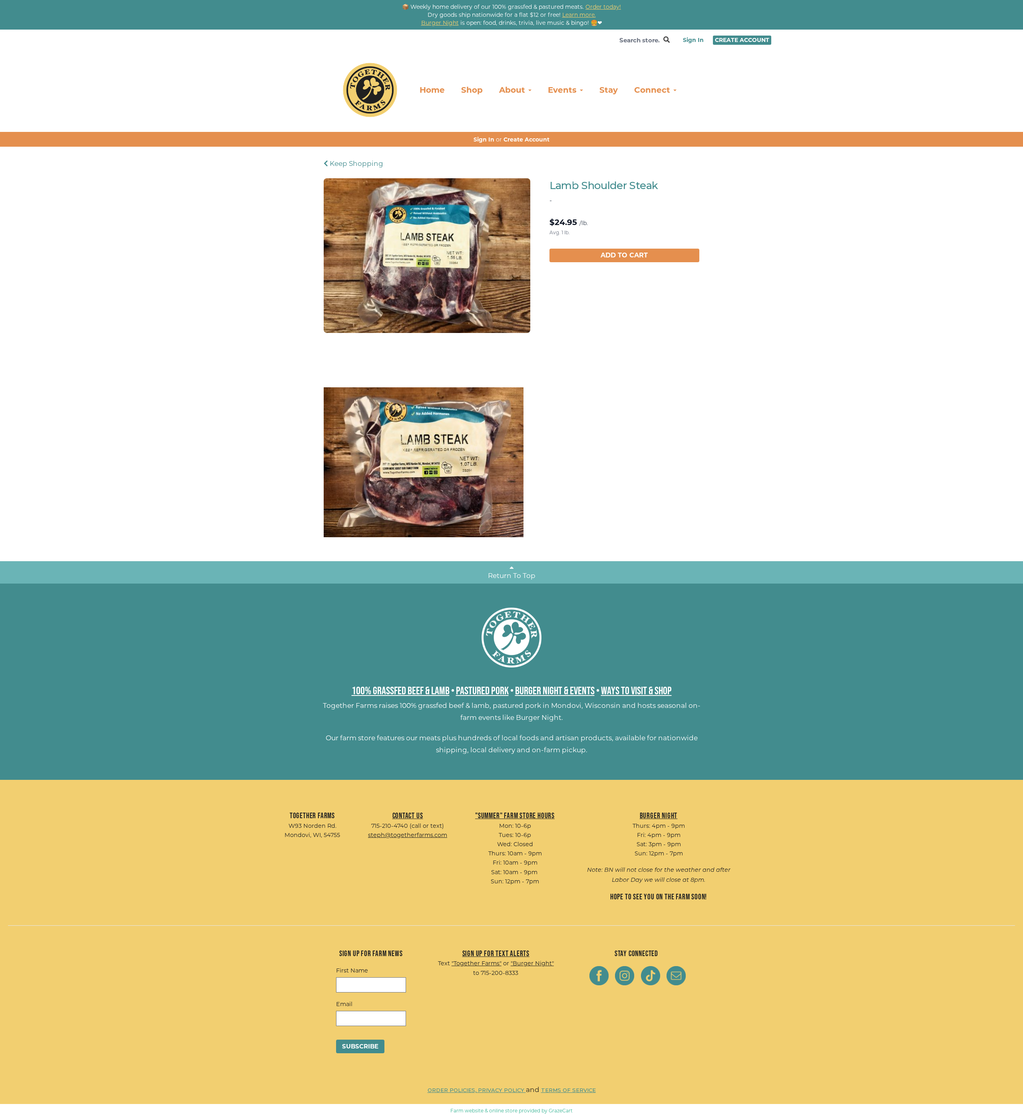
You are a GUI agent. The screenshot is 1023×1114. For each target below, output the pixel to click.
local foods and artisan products (557, 738)
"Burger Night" (532, 963)
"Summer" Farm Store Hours (515, 815)
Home (432, 90)
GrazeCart (561, 1111)
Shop (472, 90)
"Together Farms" (477, 963)
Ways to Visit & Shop (636, 690)
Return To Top (511, 576)
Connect (653, 90)
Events (563, 90)
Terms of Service (568, 1090)
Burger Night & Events (555, 690)
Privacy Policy (502, 1090)
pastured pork (517, 705)
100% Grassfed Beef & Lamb (401, 690)
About (513, 90)
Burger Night (538, 717)
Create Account (742, 40)
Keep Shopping (355, 163)
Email (344, 1004)
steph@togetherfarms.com (407, 835)
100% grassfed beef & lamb (445, 705)
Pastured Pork (482, 690)
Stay (608, 90)
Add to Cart (624, 255)
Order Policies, (453, 1090)
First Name (352, 970)
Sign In (693, 40)
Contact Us (407, 815)
